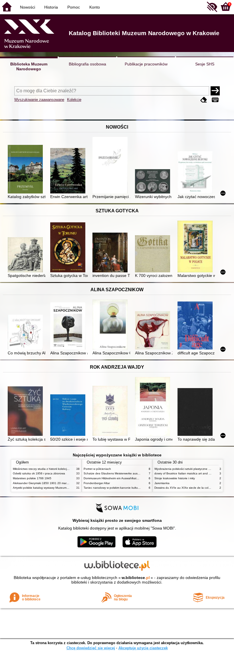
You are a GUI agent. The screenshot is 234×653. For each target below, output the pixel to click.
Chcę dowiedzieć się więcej (90, 648)
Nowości (27, 7)
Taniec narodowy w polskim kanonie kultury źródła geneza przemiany (129, 487)
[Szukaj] (215, 90)
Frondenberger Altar (97, 483)
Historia (51, 7)
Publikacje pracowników (146, 64)
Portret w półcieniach (97, 468)
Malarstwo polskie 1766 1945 (32, 478)
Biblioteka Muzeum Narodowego (28, 66)
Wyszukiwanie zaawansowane (39, 99)
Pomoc (73, 7)
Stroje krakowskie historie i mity (174, 478)
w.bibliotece (136, 577)
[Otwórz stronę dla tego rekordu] (26, 169)
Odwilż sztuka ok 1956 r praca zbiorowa (39, 473)
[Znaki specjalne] (215, 100)
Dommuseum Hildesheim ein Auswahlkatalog (113, 478)
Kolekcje (74, 99)
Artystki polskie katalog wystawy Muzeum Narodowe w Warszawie (55, 487)
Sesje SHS (204, 64)
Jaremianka (162, 483)
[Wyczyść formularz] (203, 100)
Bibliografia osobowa (87, 64)
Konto (94, 7)
